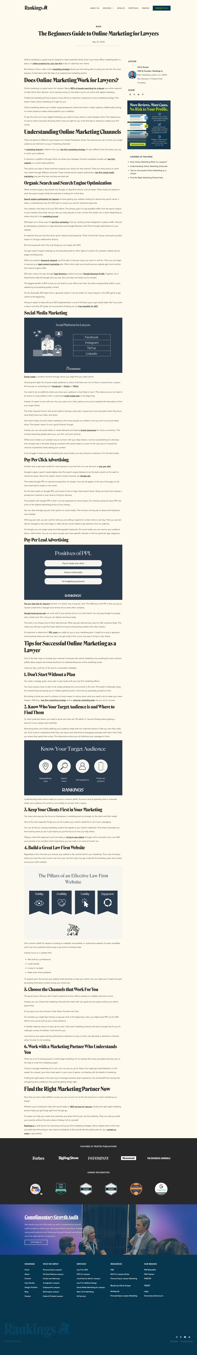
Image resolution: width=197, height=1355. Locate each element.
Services (107, 8)
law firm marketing (60, 222)
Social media (29, 376)
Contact (28, 1278)
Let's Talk (35, 1242)
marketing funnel (50, 216)
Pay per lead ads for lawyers (37, 603)
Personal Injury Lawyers (52, 1270)
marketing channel (34, 149)
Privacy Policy (186, 1341)
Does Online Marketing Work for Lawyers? (148, 162)
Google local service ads (35, 613)
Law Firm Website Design (87, 1283)
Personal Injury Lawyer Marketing (123, 1278)
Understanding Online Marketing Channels (148, 166)
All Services (81, 1296)
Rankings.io (29, 1125)
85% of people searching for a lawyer (87, 88)
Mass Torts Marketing (85, 1292)
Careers (28, 1296)
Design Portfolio (31, 1287)
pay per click (105, 466)
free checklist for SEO (88, 306)
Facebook (56, 386)
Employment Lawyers (51, 1287)
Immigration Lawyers (51, 1283)
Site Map (174, 1341)
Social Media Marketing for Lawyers (91, 1287)
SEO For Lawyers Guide (119, 1274)
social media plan (72, 396)
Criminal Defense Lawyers (53, 1274)
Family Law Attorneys (51, 1278)
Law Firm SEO (82, 1270)
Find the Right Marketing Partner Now (146, 177)
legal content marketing (48, 264)
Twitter (67, 386)
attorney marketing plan (84, 700)
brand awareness (88, 430)
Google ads (85, 476)
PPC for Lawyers (83, 1274)
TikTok (75, 386)
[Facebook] (180, 1337)
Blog (26, 1292)
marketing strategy (61, 69)
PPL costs (53, 632)
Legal (146, 1291)
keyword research (49, 260)
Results (121, 8)
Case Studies (30, 1283)
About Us (94, 8)
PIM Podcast (149, 1274)
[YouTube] (185, 1337)
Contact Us (160, 8)
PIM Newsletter (150, 1270)
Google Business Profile (94, 274)
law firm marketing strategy (73, 149)
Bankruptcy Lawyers (51, 1292)
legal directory (60, 274)
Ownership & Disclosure (153, 1296)
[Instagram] (177, 1337)
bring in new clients (75, 837)
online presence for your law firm (47, 63)
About (27, 1274)
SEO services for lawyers (81, 1106)
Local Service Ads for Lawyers (88, 1278)
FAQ (112, 1270)
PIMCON (145, 8)
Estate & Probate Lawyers (53, 1296)
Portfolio (133, 8)
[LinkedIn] (189, 1337)
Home (27, 1270)
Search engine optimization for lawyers (41, 199)
